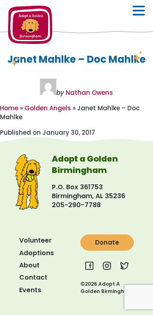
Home (9, 108)
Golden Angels (47, 108)
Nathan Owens (89, 92)
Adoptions (36, 253)
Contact (33, 277)
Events (30, 290)
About (29, 265)
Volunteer (35, 240)
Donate (107, 242)
